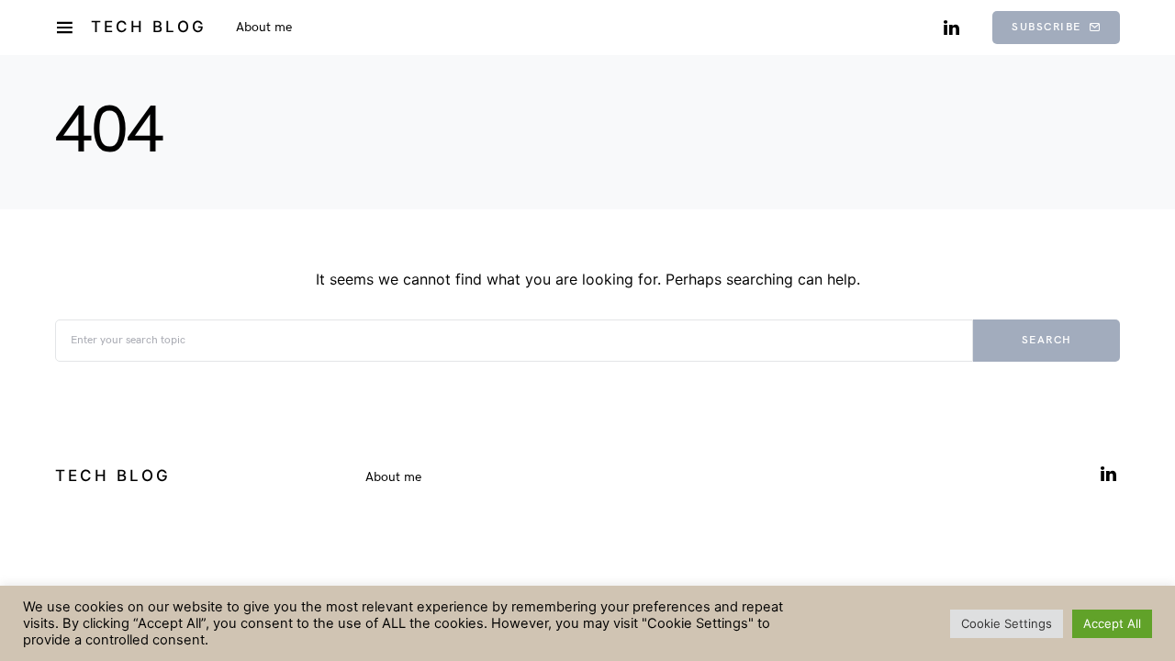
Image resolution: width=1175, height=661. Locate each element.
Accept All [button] (1112, 623)
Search (1047, 340)
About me (393, 477)
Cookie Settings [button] (1006, 623)
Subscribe (1046, 27)
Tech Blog (149, 26)
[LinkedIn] (951, 27)
